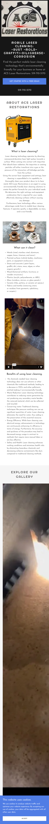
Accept (24, 818)
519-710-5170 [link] (24, 90)
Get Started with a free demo (24, 81)
